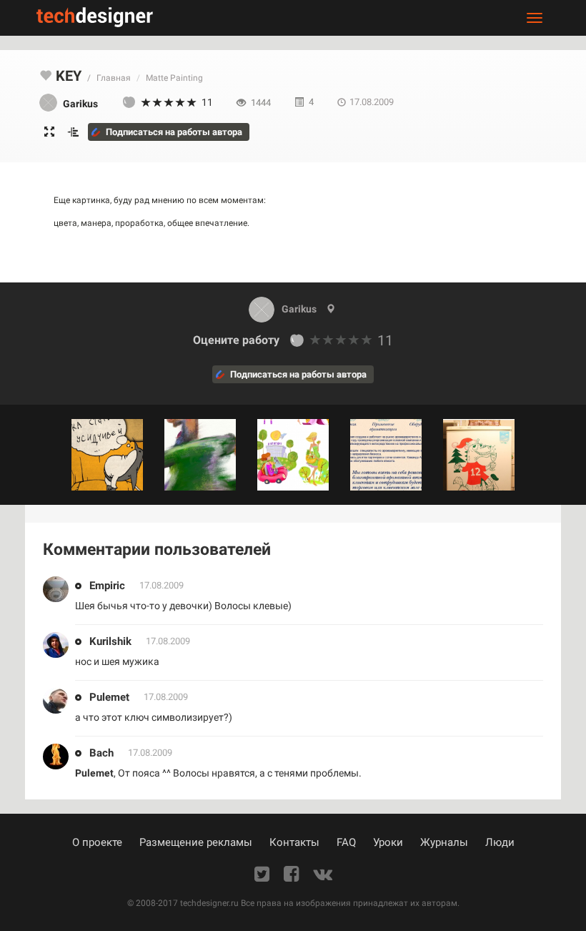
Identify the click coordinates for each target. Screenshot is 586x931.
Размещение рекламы (195, 842)
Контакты (294, 842)
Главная (113, 78)
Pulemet (109, 697)
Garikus (299, 309)
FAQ (346, 842)
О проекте (97, 842)
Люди (500, 842)
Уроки (388, 842)
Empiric (107, 585)
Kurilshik (110, 641)
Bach (101, 753)
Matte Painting (174, 78)
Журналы (444, 842)
